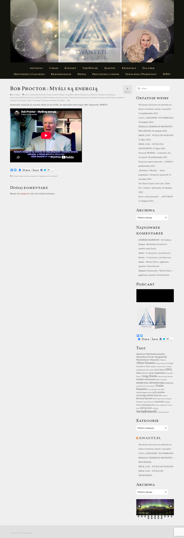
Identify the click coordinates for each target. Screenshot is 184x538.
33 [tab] (171, 515)
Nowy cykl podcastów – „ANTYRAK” (156, 196)
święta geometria (163, 412)
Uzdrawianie (45, 100)
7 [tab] (158, 511)
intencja (160, 376)
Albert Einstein (145, 362)
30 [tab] (161, 515)
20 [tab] (165, 513)
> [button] (170, 506)
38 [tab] (152, 516)
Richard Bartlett (144, 398)
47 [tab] (155, 518)
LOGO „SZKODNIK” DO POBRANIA (155, 118)
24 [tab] (142, 515)
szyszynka (159, 401)
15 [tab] (148, 513)
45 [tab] (148, 518)
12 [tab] (138, 513)
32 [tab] (168, 515)
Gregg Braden (149, 376)
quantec (164, 395)
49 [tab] (161, 518)
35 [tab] (142, 516)
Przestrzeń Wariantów (98, 97)
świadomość (54, 176)
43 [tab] (168, 516)
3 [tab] (145, 511)
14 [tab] (145, 513)
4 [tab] (148, 511)
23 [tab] (138, 515)
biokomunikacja (160, 363)
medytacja (169, 383)
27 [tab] (152, 515)
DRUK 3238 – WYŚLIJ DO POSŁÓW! (156, 135)
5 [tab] (152, 511)
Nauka (72, 97)
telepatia (167, 402)
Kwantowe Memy (58, 94)
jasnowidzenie (168, 376)
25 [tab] (145, 515)
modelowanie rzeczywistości (145, 386)
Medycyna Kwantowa (27, 97)
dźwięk (145, 373)
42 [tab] (165, 516)
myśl (48, 176)
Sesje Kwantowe (111, 97)
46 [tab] (152, 518)
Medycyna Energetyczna (99, 94)
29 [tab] (158, 515)
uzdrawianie (145, 408)
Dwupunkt (42, 94)
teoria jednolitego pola (145, 405)
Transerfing (36, 100)
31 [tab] (165, 515)
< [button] (140, 506)
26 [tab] (148, 515)
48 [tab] (158, 518)
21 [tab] (168, 513)
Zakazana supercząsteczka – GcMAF (155, 161)
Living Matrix (69, 94)
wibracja (155, 408)
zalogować (25, 193)
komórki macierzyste (145, 379)
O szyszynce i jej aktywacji (158, 253)
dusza (138, 373)
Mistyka (45, 97)
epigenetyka (160, 373)
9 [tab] (165, 511)
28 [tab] (155, 515)
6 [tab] (155, 511)
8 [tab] (161, 511)
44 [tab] (171, 516)
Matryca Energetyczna (82, 94)
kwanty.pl (150, 438)
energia (151, 373)
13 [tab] (142, 513)
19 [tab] (161, 513)
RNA (154, 399)
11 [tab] (171, 511)
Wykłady (53, 100)
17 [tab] (155, 513)
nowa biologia (152, 389)
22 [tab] (171, 513)
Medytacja (38, 97)
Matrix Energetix (161, 379)
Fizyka (49, 94)
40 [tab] (158, 516)
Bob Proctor (14, 176)
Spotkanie (121, 97)
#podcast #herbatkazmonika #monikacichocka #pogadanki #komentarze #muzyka (151, 357)
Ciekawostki (34, 94)
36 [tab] (145, 516)
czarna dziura (161, 366)
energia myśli (34, 176)
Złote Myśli (61, 100)
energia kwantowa (24, 176)
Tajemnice (13, 100)
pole (159, 389)
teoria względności (161, 405)
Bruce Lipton (151, 366)
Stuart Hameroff (148, 402)
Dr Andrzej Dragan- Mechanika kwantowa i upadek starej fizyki (154, 244)
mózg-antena (42, 176)
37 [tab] (148, 516)
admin (18, 94)
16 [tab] (152, 513)
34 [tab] (138, 516)
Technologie (22, 100)
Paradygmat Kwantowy (82, 97)
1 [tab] (138, 511)
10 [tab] (168, 511)
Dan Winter (150, 370)
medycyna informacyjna (150, 382)
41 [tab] (161, 516)
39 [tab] (155, 516)
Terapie (29, 100)
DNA (168, 369)
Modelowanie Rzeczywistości (59, 97)
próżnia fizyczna (154, 395)
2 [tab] (142, 511)
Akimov (163, 360)
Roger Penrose (162, 399)
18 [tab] (158, 513)
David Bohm (160, 370)
